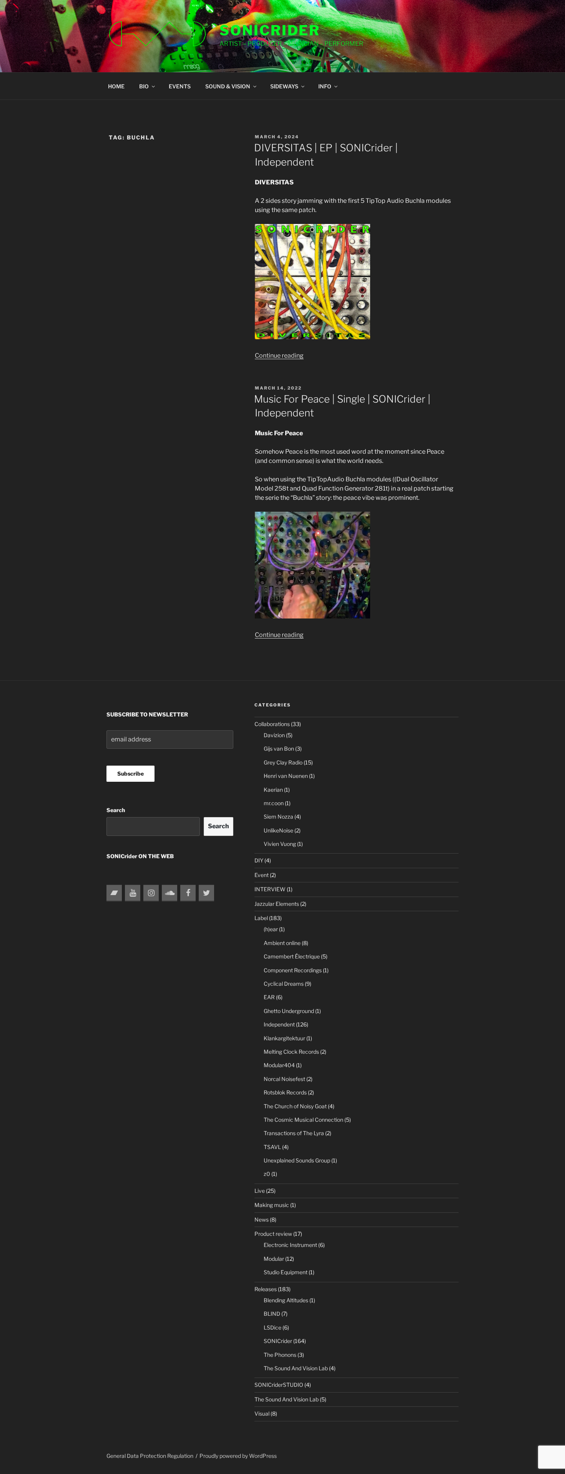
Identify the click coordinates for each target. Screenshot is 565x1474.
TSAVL (272, 1147)
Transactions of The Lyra (294, 1133)
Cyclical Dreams (284, 983)
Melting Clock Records (291, 1051)
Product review (273, 1233)
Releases (265, 1289)
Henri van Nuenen (286, 776)
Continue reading (279, 355)
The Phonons (280, 1354)
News (261, 1219)
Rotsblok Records (285, 1092)
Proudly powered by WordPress (238, 1455)
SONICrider (269, 30)
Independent (279, 1024)
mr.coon (274, 803)
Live (259, 1190)
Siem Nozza (278, 816)
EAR (269, 997)
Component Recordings (293, 970)
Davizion (274, 735)
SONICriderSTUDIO (278, 1384)
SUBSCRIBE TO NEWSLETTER (147, 714)
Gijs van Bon (279, 748)
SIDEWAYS (284, 86)
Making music (271, 1205)
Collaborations (272, 724)
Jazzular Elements (276, 903)
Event (261, 875)
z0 (267, 1174)
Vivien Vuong (280, 844)
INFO (324, 86)
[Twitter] (206, 893)
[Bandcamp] (114, 893)
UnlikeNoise (278, 830)
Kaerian (273, 789)
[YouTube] (132, 893)
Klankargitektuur (284, 1038)
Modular (274, 1258)
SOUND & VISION (227, 86)
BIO (144, 86)
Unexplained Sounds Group (297, 1160)
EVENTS (180, 86)
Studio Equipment (285, 1272)
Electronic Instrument (290, 1245)
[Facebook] (188, 893)
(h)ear (271, 929)
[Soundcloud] (169, 893)
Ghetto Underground (289, 1011)
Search (115, 810)
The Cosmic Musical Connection (303, 1119)
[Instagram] (151, 893)
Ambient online (282, 943)
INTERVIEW (270, 889)
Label (261, 918)
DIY (258, 860)
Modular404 (279, 1065)
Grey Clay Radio (283, 762)
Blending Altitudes (286, 1300)
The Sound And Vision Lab (296, 1368)
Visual (261, 1413)
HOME (116, 86)
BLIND (272, 1313)
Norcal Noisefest (284, 1079)
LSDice (272, 1327)
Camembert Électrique (292, 956)
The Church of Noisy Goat (295, 1106)
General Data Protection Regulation (149, 1455)
